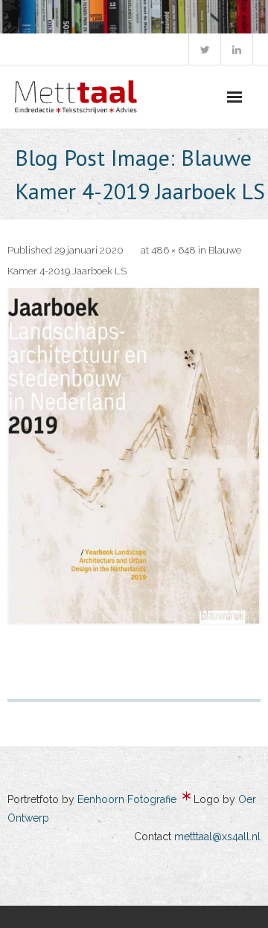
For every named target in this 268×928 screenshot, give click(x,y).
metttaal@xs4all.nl (217, 836)
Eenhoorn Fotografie (126, 799)
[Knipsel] (134, 456)
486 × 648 (173, 250)
